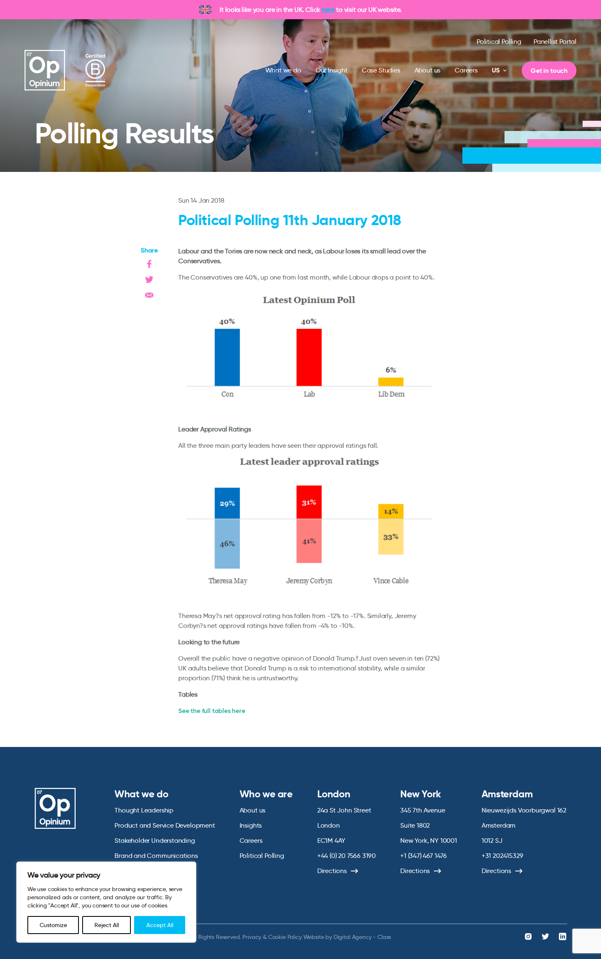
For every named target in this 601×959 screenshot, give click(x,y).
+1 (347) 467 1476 (423, 856)
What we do (283, 70)
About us (428, 70)
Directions (332, 871)
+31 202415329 (502, 856)
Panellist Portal (555, 41)
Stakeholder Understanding (154, 840)
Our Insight (332, 70)
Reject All (106, 925)
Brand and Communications (156, 856)
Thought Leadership (143, 810)
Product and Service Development (164, 825)
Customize (53, 925)
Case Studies (381, 70)
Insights (251, 825)
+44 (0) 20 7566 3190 (346, 856)
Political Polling (499, 41)
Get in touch (549, 70)
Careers (466, 70)
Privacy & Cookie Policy (271, 937)
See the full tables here (211, 710)
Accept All (159, 925)
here (328, 10)
